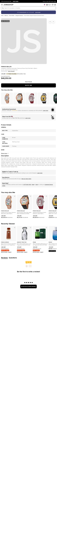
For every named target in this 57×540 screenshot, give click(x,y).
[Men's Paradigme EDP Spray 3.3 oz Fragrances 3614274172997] (46, 228)
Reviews (4, 258)
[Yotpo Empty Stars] (4, 71)
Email (33, 184)
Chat (37, 184)
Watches (6, 15)
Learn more (45, 110)
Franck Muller (11, 15)
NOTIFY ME (28, 85)
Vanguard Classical (19, 15)
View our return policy (26, 178)
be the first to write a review (28, 286)
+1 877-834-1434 (27, 184)
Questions (13, 258)
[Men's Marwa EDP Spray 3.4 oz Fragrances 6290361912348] (30, 228)
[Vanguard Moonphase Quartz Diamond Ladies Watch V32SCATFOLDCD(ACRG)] (46, 196)
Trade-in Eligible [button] (12, 73)
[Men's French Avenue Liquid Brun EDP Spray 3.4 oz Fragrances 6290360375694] (15, 228)
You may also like (7, 90)
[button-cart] (55, 5)
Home (2, 15)
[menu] (2, 5)
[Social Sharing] (50, 21)
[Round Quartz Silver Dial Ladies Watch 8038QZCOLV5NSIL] (30, 196)
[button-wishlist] (53, 5)
